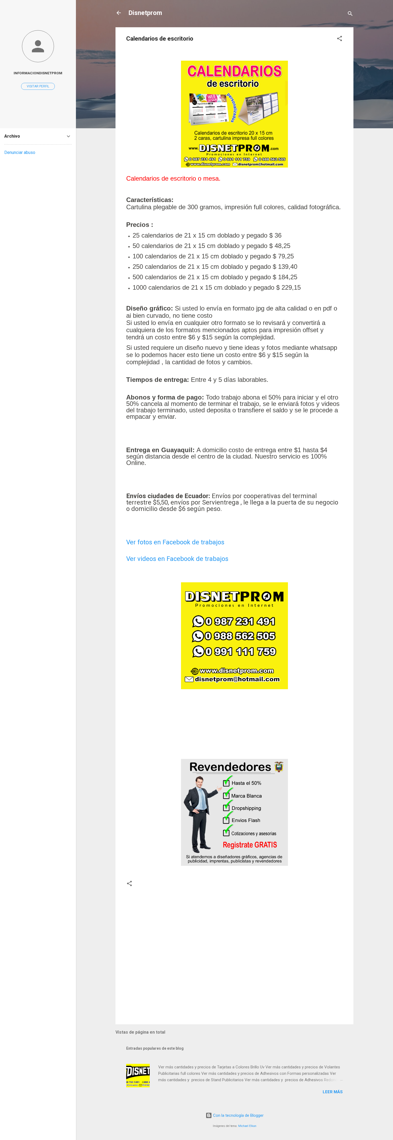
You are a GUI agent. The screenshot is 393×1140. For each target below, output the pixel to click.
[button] (339, 39)
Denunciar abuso (19, 152)
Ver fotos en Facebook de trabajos (175, 542)
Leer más (333, 1091)
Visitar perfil (38, 86)
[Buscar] (350, 14)
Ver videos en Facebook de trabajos (177, 559)
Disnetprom (145, 13)
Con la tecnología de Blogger (238, 1115)
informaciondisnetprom (38, 73)
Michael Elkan (247, 1126)
